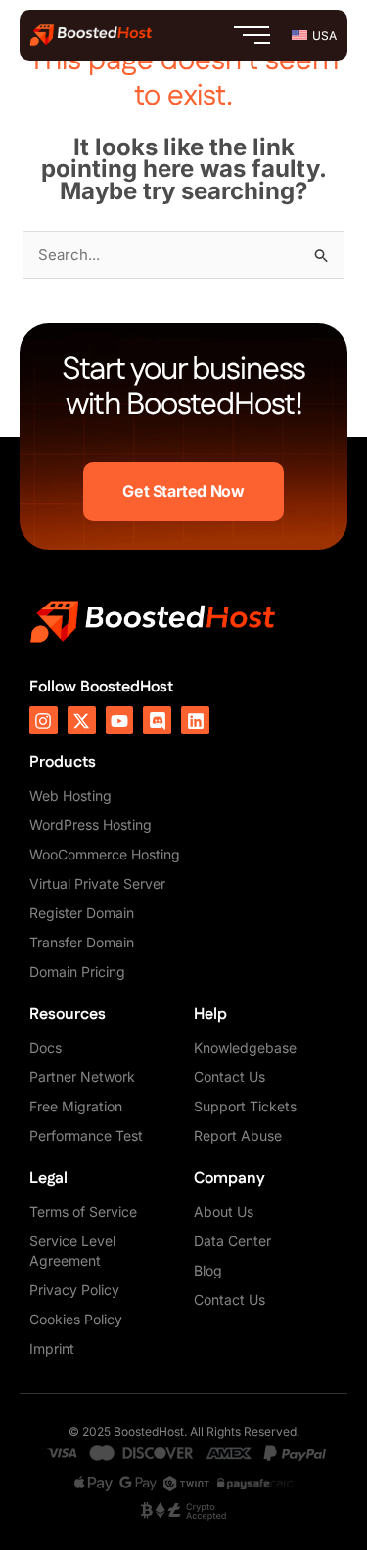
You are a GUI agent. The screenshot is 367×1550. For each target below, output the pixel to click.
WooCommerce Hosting (104, 854)
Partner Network (82, 1076)
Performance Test (86, 1135)
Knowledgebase (245, 1047)
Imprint (51, 1348)
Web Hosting (70, 795)
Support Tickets (245, 1106)
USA (324, 35)
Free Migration (75, 1106)
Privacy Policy (74, 1289)
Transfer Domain (81, 942)
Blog (208, 1270)
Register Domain (81, 912)
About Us (223, 1211)
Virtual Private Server (97, 883)
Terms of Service (83, 1211)
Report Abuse (238, 1135)
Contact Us (229, 1076)
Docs (45, 1047)
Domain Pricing (77, 971)
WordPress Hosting (90, 825)
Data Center (232, 1241)
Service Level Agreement (72, 1251)
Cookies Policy (75, 1319)
